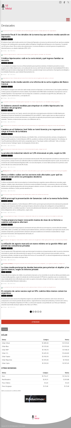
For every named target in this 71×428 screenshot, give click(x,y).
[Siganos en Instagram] (60, 2)
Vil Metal (5, 50)
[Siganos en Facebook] (64, 2)
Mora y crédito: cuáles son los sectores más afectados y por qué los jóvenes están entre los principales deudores (31, 175)
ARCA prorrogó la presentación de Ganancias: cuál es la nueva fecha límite (34, 198)
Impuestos (10, 39)
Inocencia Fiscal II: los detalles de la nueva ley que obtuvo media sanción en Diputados (35, 35)
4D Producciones (14, 426)
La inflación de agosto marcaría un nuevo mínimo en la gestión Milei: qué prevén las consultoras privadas (34, 244)
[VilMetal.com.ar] (6, 11)
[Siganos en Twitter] (68, 2)
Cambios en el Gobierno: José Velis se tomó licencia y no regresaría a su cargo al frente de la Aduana (33, 130)
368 (38, 311)
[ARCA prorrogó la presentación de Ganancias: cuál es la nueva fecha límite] (24, 194)
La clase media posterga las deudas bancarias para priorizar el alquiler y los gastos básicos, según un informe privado (35, 268)
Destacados (4, 39)
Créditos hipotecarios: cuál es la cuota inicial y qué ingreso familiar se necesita (32, 59)
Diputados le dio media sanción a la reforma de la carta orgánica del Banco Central (34, 83)
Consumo (4, 248)
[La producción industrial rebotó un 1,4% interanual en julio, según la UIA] (24, 149)
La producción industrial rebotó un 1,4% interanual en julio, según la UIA (33, 153)
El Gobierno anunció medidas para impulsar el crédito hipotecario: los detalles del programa (32, 106)
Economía (10, 86)
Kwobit (23, 426)
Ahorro (3, 179)
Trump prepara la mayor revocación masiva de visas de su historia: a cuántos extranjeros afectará (31, 221)
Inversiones (10, 63)
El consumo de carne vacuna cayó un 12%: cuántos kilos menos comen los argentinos (34, 292)
